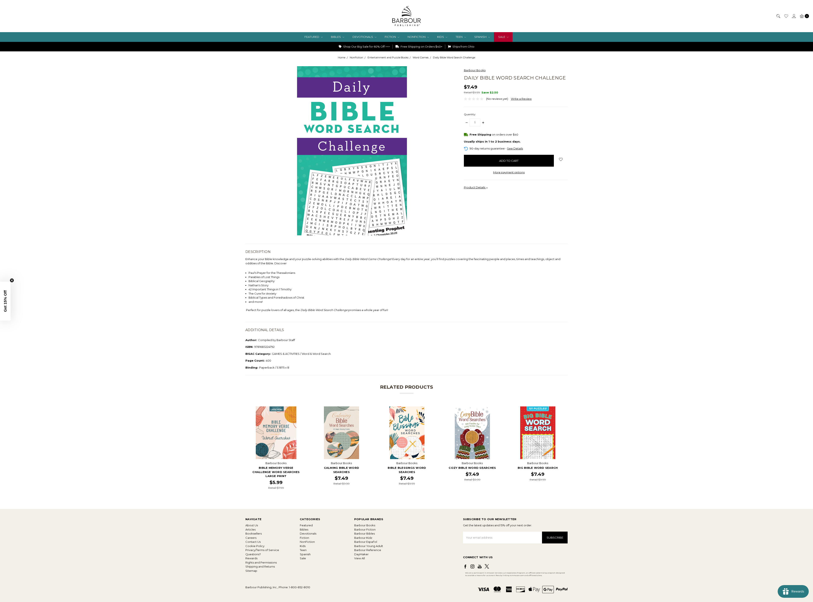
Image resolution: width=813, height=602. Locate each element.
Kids (441, 36)
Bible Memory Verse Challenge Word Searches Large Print (276, 472)
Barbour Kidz (363, 537)
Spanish (480, 36)
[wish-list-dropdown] (561, 159)
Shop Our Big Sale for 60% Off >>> (366, 46)
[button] (5, 301)
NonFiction (417, 36)
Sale (502, 36)
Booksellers (253, 533)
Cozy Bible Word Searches (472, 467)
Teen (459, 36)
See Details (515, 148)
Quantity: (470, 114)
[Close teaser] (12, 280)
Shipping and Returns (260, 566)
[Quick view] (299, 409)
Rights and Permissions (261, 562)
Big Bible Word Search (538, 467)
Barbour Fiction (365, 529)
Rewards (251, 558)
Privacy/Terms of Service (262, 550)
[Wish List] (785, 16)
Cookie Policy (254, 546)
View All (359, 558)
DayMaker (361, 554)
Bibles (336, 36)
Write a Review (521, 98)
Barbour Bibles (364, 533)
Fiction (391, 36)
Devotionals (363, 36)
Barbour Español (365, 541)
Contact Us (253, 541)
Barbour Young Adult (368, 546)
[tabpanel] (276, 448)
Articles (250, 529)
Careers (250, 537)
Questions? (253, 554)
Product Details (475, 187)
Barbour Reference (367, 550)
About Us (251, 525)
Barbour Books (364, 525)
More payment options (509, 172)
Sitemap (251, 570)
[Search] (778, 16)
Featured (312, 36)
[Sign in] (793, 16)
